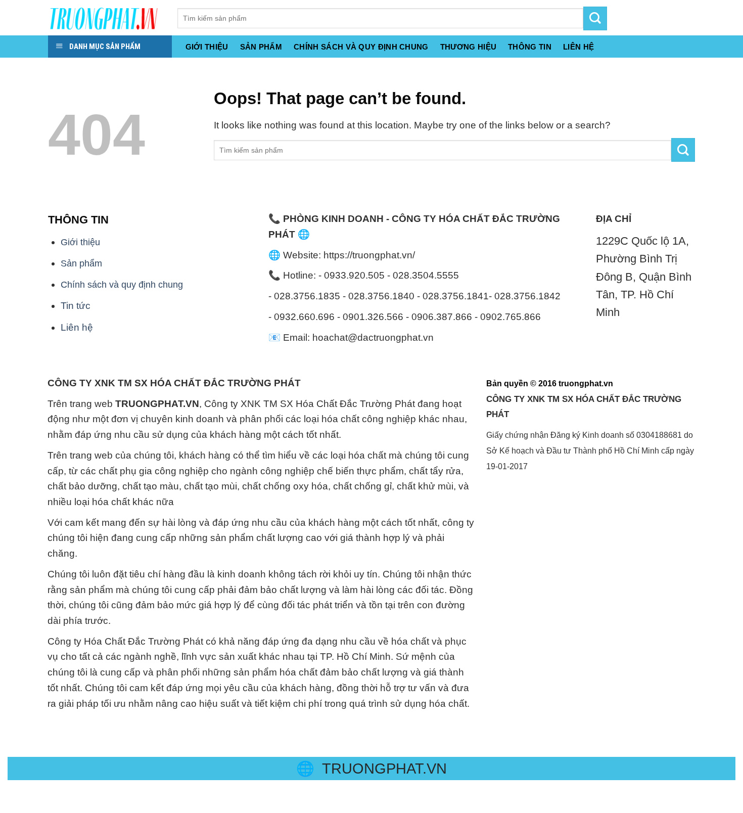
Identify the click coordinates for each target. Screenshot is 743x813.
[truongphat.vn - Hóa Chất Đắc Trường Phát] (105, 17)
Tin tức (75, 305)
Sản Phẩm (261, 47)
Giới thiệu (206, 47)
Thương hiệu (468, 47)
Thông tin (529, 47)
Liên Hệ (578, 47)
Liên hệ (77, 327)
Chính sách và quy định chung (361, 47)
